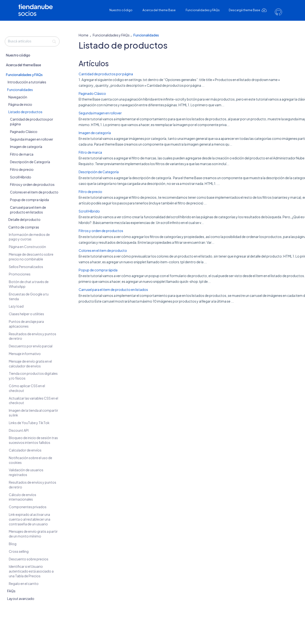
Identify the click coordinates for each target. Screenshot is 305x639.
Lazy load (16, 306)
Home (83, 35)
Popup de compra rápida (29, 200)
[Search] (54, 41)
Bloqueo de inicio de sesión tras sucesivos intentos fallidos (33, 440)
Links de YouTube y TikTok (29, 423)
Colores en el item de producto (34, 192)
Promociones (19, 274)
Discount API (19, 430)
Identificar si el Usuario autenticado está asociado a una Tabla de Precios (31, 571)
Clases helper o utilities (26, 314)
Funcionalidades (20, 89)
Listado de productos (25, 112)
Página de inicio (20, 104)
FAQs (11, 591)
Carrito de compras (23, 227)
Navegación (17, 97)
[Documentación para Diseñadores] (37, 6)
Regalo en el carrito (24, 583)
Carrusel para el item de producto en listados (28, 209)
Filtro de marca (21, 154)
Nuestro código (120, 10)
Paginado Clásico (23, 131)
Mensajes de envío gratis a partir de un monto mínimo (33, 533)
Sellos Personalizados (26, 266)
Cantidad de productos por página (106, 74)
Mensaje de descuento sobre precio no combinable (31, 256)
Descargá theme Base (245, 10)
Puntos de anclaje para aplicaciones (26, 323)
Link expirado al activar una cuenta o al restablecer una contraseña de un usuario (29, 519)
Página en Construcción (27, 247)
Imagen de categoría (26, 147)
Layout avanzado (20, 598)
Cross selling (19, 551)
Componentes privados (27, 507)
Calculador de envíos (25, 450)
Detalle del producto (24, 220)
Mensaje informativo (25, 353)
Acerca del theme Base (159, 10)
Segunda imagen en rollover (31, 139)
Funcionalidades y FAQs (203, 10)
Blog (12, 544)
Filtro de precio (22, 169)
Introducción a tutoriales (27, 82)
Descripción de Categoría (30, 162)
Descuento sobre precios (28, 559)
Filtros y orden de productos (32, 185)
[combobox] (32, 41)
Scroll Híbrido (20, 177)
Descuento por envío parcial (30, 346)
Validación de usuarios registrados (26, 472)
